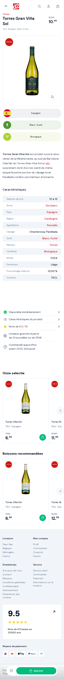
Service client (40, 570)
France (6, 556)
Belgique (7, 548)
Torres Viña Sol (13, 421)
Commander (40, 574)
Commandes (40, 548)
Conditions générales (14, 582)
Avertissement (10, 590)
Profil (36, 544)
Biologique (50, 251)
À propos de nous (12, 570)
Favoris (37, 556)
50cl (53, 426)
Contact (7, 574)
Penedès (52, 225)
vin (48, 163)
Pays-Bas (8, 544)
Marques (7, 578)
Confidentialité (11, 586)
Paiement (38, 578)
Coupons (38, 552)
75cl (5, 29)
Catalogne (50, 218)
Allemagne (8, 552)
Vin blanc (51, 205)
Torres (53, 245)
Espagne (12, 29)
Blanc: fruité (22, 29)
